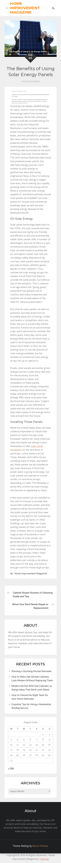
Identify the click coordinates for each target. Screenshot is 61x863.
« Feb (11, 768)
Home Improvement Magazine (25, 8)
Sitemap (44, 858)
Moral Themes (40, 845)
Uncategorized (30, 81)
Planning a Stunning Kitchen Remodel (31, 671)
